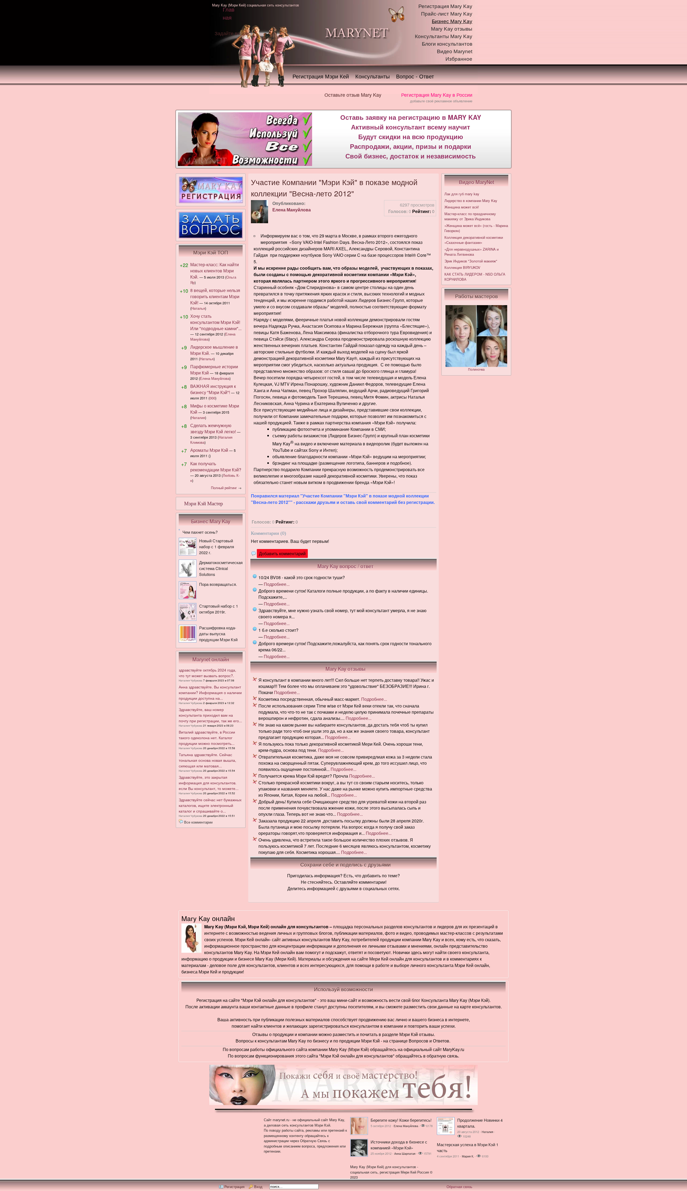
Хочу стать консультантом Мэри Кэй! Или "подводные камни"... (216, 322)
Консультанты (372, 76)
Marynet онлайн (210, 659)
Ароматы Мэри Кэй (209, 450)
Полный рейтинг (224, 487)
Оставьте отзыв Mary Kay (352, 94)
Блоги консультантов (447, 44)
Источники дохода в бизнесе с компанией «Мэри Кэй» (399, 1144)
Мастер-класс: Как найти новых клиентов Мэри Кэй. (214, 270)
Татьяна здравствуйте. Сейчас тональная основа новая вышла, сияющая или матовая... (207, 760)
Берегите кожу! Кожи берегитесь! (401, 1120)
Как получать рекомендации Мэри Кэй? (215, 466)
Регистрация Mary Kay (445, 6)
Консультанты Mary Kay (443, 36)
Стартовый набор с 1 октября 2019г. (218, 609)
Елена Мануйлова (291, 210)
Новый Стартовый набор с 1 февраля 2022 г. (216, 546)
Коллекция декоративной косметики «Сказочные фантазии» (473, 240)
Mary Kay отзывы (451, 29)
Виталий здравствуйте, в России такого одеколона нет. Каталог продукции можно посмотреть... (207, 737)
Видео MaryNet (476, 181)
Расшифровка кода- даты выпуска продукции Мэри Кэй (218, 633)
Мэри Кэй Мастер (203, 503)
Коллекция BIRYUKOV (462, 267)
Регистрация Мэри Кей (321, 76)
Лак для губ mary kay (461, 193)
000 (212, 397)
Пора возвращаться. (218, 584)
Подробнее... (277, 584)
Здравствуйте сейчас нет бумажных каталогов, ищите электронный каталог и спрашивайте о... (210, 805)
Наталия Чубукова (190, 680)
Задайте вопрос (233, 33)
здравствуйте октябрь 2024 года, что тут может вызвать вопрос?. (207, 672)
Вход (258, 1186)
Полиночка (476, 369)
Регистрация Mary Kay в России (436, 94)
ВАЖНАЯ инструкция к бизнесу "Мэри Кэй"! (213, 389)
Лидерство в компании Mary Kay (470, 200)
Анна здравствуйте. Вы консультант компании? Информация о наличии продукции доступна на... (210, 692)
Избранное (458, 59)
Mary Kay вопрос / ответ (345, 565)
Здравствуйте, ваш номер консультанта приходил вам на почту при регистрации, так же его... (210, 715)
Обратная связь (459, 1186)
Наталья (198, 308)
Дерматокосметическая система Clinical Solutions (221, 568)
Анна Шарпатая (404, 1153)
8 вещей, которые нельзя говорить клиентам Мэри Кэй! (215, 296)
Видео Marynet (454, 51)
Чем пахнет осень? (200, 532)
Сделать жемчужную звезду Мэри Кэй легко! (213, 428)
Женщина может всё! (461, 207)
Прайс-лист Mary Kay (446, 14)
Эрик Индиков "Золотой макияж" (470, 261)
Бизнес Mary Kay (452, 21)
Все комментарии (198, 822)
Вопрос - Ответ (415, 76)
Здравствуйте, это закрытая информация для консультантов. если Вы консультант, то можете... (209, 782)
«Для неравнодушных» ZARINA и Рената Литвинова (471, 252)
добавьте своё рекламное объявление (441, 100)
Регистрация (234, 1186)
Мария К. (468, 1156)
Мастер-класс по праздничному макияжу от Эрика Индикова (470, 216)
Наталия (198, 417)
